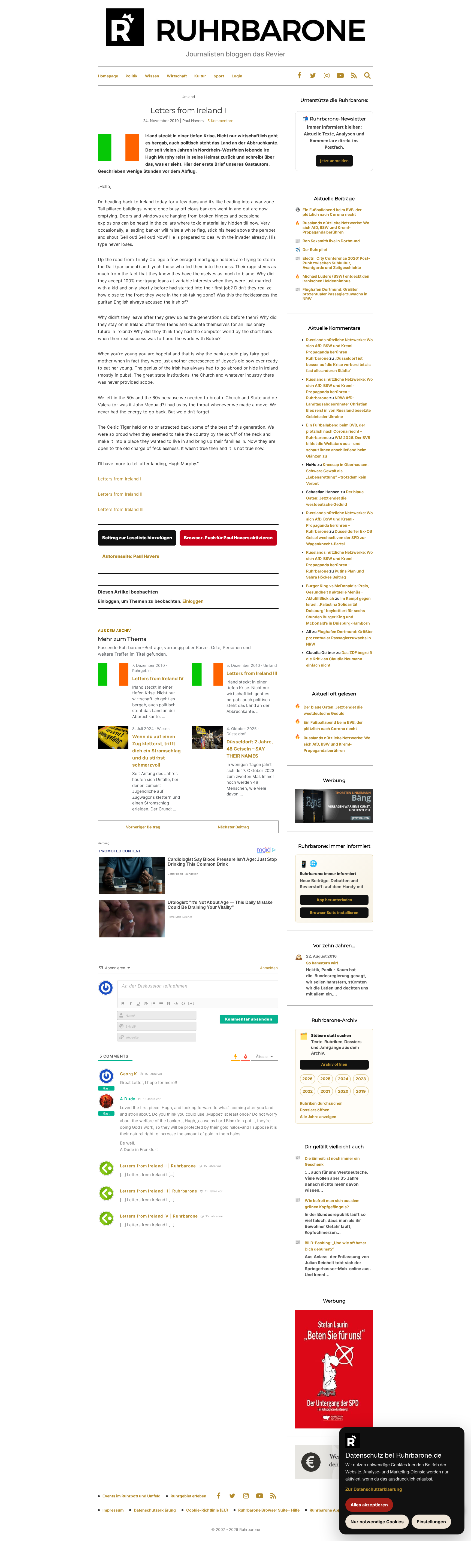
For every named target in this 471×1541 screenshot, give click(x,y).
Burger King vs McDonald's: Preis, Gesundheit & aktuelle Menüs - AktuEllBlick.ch (337, 592)
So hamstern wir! (322, 963)
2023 (361, 1078)
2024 (343, 1078)
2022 (308, 1091)
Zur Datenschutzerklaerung (373, 1489)
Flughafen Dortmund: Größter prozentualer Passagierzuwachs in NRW (335, 294)
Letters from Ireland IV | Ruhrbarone (159, 1216)
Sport (219, 76)
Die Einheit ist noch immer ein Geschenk (332, 1161)
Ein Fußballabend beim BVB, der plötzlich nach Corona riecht (332, 212)
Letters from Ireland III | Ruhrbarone (158, 1191)
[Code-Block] (176, 1003)
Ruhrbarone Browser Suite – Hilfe (269, 1510)
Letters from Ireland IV (158, 678)
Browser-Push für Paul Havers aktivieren (228, 537)
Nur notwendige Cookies (377, 1521)
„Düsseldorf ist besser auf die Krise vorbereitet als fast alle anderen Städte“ (338, 364)
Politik (131, 76)
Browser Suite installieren (334, 912)
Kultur (200, 76)
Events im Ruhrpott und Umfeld (131, 1496)
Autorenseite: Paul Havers (130, 556)
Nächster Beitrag (233, 827)
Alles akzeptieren (369, 1504)
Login (237, 76)
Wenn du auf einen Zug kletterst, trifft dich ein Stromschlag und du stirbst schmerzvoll (156, 751)
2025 (325, 1078)
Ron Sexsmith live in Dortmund (331, 240)
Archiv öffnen (334, 1064)
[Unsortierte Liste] (161, 1003)
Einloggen (193, 601)
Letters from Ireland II (120, 494)
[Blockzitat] (169, 1003)
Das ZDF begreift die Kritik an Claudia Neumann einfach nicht (339, 658)
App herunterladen (334, 899)
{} (183, 1003)
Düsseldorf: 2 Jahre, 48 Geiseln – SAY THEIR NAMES (250, 749)
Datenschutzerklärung (155, 1510)
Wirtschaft (177, 76)
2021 (325, 1091)
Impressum (113, 1510)
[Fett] (123, 1003)
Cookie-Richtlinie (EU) (207, 1510)
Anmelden (268, 967)
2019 (361, 1091)
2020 (343, 1091)
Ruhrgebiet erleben (188, 1496)
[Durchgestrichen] (146, 1003)
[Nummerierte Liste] (153, 1003)
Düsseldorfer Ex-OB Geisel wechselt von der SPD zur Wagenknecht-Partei (339, 537)
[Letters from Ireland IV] (113, 674)
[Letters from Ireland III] (207, 674)
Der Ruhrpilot (315, 249)
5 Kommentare (220, 120)
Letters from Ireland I (119, 479)
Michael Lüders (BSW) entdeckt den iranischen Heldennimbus (336, 278)
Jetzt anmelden (334, 160)
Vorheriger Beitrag (143, 827)
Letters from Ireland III (120, 509)
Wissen (152, 76)
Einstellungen (431, 1521)
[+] (191, 1003)
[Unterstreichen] (138, 1003)
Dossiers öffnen (315, 1109)
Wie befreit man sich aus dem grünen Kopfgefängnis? (332, 1203)
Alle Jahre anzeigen (318, 1116)
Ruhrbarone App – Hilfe (331, 1510)
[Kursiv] (130, 1003)
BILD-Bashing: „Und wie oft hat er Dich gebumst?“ (335, 1245)
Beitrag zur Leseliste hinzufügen (137, 537)
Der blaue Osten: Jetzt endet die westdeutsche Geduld (335, 498)
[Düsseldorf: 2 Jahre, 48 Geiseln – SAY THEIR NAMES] (207, 737)
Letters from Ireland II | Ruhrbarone (158, 1165)
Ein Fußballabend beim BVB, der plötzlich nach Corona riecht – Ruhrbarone (335, 431)
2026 (307, 1078)
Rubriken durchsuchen (321, 1103)
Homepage (108, 76)
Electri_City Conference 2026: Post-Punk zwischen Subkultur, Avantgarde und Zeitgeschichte (336, 263)
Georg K (128, 1073)
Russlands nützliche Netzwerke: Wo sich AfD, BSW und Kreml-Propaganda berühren (336, 227)
